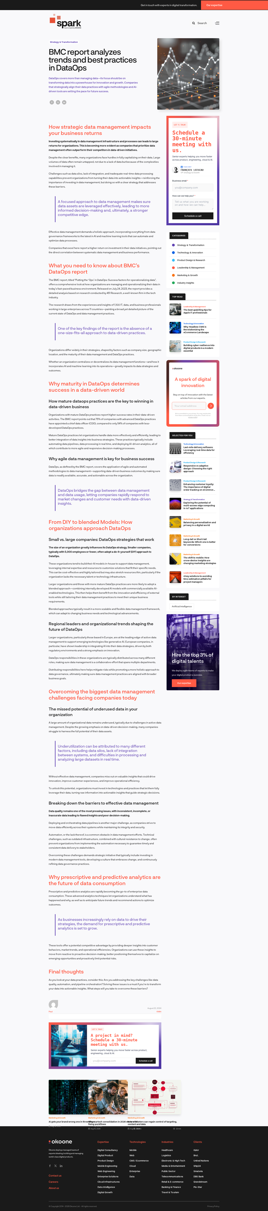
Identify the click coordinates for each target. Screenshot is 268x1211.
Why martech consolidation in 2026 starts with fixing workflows (112, 1122)
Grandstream (200, 1181)
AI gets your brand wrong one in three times (72, 1121)
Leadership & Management (191, 267)
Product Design (106, 1160)
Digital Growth (105, 1192)
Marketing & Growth (57, 1118)
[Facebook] (52, 102)
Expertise (103, 1141)
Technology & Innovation (190, 252)
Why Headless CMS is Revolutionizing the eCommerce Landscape (196, 329)
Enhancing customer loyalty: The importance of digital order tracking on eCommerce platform (199, 488)
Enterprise (135, 1171)
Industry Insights (185, 282)
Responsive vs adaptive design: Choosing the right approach (197, 468)
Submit (211, 406)
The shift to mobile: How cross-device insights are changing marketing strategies (199, 560)
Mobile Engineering (107, 1166)
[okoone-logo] (60, 1140)
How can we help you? (183, 196)
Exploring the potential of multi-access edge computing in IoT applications (199, 505)
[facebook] (50, 1166)
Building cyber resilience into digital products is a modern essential (198, 348)
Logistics (166, 1155)
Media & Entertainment (173, 1166)
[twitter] (55, 1166)
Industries (167, 1141)
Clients (198, 1141)
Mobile (133, 1150)
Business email (180, 180)
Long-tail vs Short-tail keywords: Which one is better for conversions (199, 542)
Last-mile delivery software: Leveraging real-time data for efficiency (199, 450)
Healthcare (167, 1150)
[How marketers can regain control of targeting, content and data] (154, 1081)
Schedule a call (145, 1061)
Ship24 (197, 1166)
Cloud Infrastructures (109, 1181)
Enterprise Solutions (108, 1176)
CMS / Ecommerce (139, 1160)
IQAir (196, 1150)
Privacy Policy (213, 1206)
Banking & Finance (171, 1187)
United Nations (201, 1160)
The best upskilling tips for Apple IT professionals (197, 311)
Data (132, 1176)
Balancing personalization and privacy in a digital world (199, 523)
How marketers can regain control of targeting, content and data (152, 1122)
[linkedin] (61, 1166)
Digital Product (105, 1155)
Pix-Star (198, 1187)
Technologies (138, 1141)
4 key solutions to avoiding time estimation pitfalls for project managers (197, 579)
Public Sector (169, 1171)
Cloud (133, 1166)
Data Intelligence (106, 1187)
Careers (53, 1181)
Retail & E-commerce (172, 1181)
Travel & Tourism (170, 1192)
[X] (58, 102)
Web (132, 1155)
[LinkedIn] (64, 102)
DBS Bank (199, 1176)
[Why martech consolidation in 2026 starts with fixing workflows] (114, 1081)
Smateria (198, 1171)
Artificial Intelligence (182, 606)
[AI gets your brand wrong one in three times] (75, 1081)
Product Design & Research (191, 260)
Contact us (55, 1175)
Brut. (196, 1155)
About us (54, 1187)
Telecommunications (172, 1176)
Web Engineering (106, 1171)
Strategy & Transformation (64, 42)
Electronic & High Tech (173, 1160)
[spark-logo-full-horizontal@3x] (66, 14)
